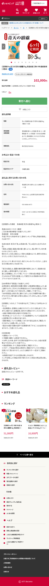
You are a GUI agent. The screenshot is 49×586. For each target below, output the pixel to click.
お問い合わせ (8, 567)
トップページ (6, 28)
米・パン (16, 28)
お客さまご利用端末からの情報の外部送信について (19, 558)
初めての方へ (11, 527)
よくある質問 (11, 513)
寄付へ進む (24, 101)
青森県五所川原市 (7, 74)
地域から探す (11, 485)
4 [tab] (22, 62)
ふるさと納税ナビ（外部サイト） (15, 543)
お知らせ (6, 572)
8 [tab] (36, 62)
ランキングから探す (13, 470)
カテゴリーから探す (13, 477)
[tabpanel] (24, 46)
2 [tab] (15, 62)
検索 (17, 13)
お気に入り (36, 13)
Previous (3, 47)
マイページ (26, 13)
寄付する (9, 506)
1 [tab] (11, 62)
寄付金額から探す (12, 481)
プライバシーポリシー (10, 554)
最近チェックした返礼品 (14, 502)
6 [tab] (29, 62)
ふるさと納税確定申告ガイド (15, 535)
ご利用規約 (7, 563)
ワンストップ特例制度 (13, 538)
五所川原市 (6, 384)
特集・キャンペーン (12, 474)
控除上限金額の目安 (13, 531)
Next (45, 47)
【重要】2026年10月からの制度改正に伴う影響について (26, 23)
